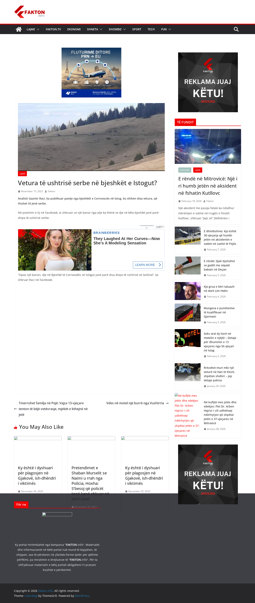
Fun (164, 29)
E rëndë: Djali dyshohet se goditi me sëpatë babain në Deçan (219, 265)
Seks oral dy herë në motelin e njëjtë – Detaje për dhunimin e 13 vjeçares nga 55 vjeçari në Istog (220, 342)
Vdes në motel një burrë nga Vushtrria (135, 403)
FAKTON (71, 545)
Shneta (92, 29)
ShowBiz (115, 29)
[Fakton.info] (19, 29)
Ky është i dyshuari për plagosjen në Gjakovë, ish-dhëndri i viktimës (37, 475)
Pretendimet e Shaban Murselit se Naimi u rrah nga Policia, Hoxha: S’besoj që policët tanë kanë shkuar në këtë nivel (90, 483)
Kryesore (185, 170)
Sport (136, 29)
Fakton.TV (53, 29)
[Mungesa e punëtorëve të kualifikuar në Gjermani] (188, 315)
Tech (151, 29)
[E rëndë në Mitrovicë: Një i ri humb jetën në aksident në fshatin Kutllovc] (208, 146)
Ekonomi (74, 29)
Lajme (31, 29)
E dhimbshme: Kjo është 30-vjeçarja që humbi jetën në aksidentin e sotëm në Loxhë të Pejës (220, 237)
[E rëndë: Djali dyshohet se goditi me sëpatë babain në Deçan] (188, 268)
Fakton (51, 191)
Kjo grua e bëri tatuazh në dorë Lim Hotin (219, 289)
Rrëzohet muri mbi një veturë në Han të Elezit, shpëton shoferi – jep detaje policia (219, 374)
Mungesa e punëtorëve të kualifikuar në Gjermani (219, 312)
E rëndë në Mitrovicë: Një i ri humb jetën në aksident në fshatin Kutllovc (207, 185)
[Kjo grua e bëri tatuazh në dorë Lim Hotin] (188, 291)
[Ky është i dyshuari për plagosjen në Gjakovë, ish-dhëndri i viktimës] (38, 439)
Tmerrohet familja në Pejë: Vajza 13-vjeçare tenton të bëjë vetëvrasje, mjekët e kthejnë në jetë (53, 409)
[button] (37, 29)
